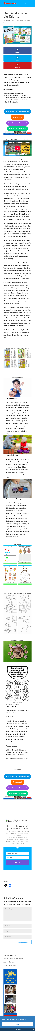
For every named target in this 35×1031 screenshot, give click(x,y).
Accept (17, 1024)
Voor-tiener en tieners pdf (17, 123)
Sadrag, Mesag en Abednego (13, 958)
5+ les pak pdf (17, 117)
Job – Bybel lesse (9, 962)
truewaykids (8, 20)
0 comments (13, 23)
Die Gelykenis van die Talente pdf (17, 111)
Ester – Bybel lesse (9, 965)
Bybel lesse (23, 20)
